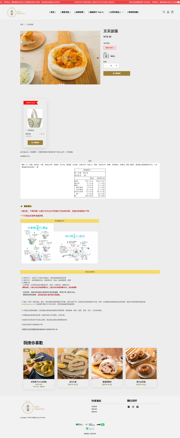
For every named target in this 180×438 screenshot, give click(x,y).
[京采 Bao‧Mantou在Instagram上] (133, 408)
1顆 (106, 56)
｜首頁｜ (52, 12)
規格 (105, 53)
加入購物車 (35, 143)
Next (97, 58)
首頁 (21, 24)
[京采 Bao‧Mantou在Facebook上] (128, 408)
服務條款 (86, 433)
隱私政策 (93, 433)
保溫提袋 (31, 130)
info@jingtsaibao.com (29, 304)
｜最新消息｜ (65, 12)
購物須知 (94, 412)
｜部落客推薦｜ (133, 12)
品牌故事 (94, 406)
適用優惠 (106, 43)
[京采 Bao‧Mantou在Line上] (137, 408)
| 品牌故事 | (79, 12)
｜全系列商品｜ (114, 12)
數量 (105, 62)
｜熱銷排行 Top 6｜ (96, 12)
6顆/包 (112, 56)
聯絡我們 (94, 409)
